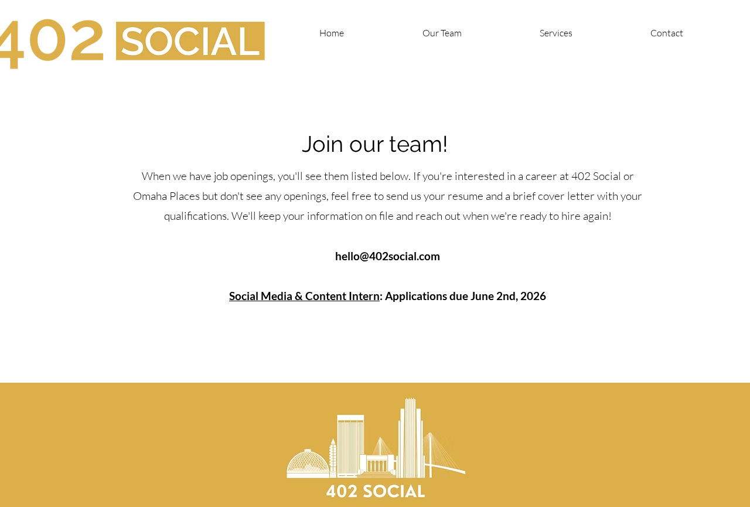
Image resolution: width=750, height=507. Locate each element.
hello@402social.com (387, 256)
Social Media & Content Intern (304, 295)
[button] (666, 32)
